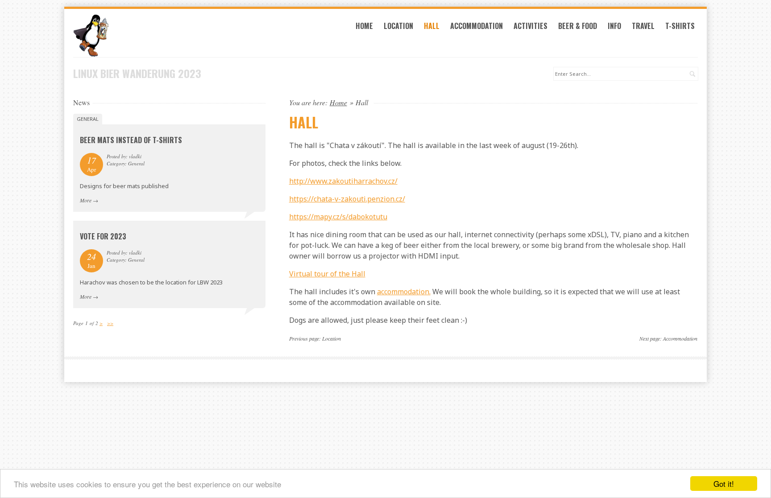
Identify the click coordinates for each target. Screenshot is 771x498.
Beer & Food (577, 26)
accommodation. (404, 291)
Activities (530, 26)
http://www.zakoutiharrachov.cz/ (343, 181)
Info (614, 26)
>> (110, 323)
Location (398, 26)
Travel (643, 26)
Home (364, 26)
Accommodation (476, 26)
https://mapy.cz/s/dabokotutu (338, 217)
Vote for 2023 (103, 236)
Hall (431, 26)
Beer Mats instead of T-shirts (131, 140)
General (88, 118)
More (85, 200)
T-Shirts (680, 26)
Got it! (723, 483)
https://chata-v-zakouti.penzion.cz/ (347, 199)
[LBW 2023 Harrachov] (169, 35)
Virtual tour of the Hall (327, 274)
